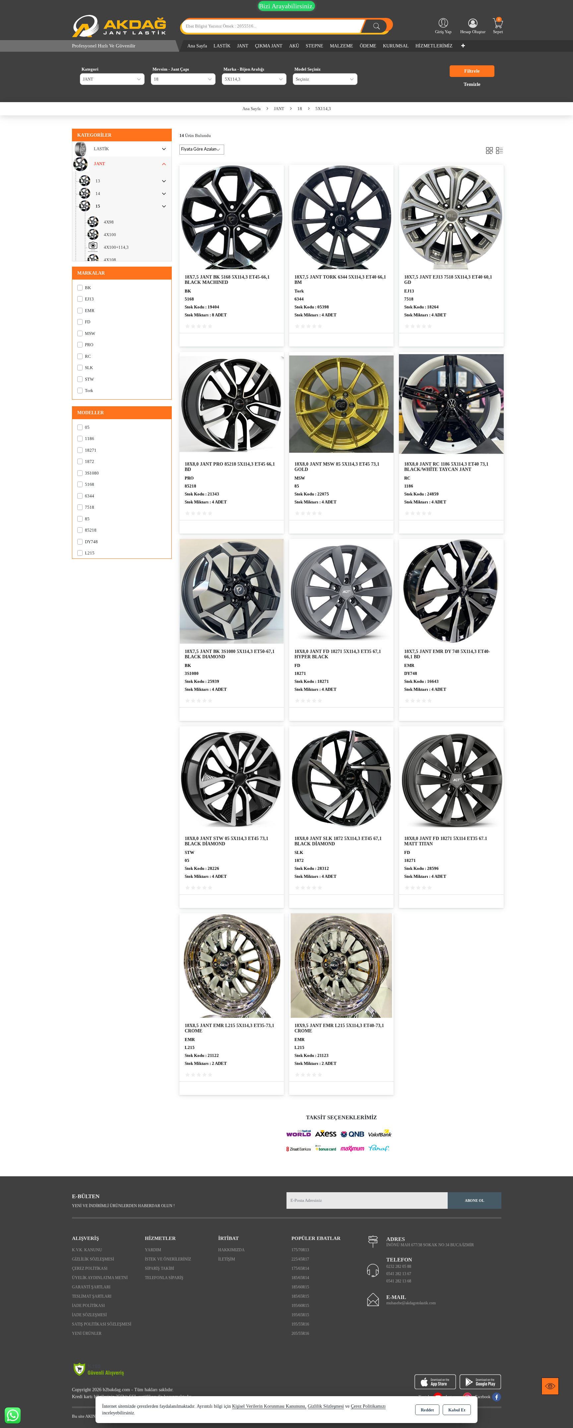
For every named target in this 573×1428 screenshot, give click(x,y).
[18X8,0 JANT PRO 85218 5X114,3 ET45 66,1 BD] (231, 403)
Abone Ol (474, 1200)
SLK (89, 367)
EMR (90, 310)
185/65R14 (300, 1277)
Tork (89, 390)
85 (87, 518)
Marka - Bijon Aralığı (243, 69)
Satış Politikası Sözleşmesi (101, 1324)
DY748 (91, 541)
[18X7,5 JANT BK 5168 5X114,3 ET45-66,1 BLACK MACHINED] (231, 216)
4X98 (109, 222)
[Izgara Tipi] (489, 149)
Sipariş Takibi (159, 1268)
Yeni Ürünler (86, 1333)
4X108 (110, 259)
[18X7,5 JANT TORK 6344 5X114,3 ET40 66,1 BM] (341, 216)
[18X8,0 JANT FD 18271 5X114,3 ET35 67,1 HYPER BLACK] (341, 591)
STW (89, 379)
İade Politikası (88, 1305)
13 (98, 180)
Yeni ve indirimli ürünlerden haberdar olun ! (123, 1205)
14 (98, 193)
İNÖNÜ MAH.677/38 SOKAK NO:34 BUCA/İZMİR (430, 1245)
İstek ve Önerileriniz (168, 1259)
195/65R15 (300, 1315)
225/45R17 (300, 1259)
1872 (89, 461)
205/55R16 (300, 1333)
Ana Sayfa (197, 45)
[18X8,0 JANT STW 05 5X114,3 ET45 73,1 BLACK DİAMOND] (231, 778)
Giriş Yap (443, 31)
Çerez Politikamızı (368, 1406)
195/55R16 (300, 1324)
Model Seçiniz (307, 69)
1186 (89, 438)
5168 (89, 484)
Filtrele (472, 71)
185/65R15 (300, 1296)
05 (87, 427)
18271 (90, 450)
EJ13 (89, 298)
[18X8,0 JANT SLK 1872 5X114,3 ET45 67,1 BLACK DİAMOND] (341, 778)
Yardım (153, 1250)
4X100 (110, 234)
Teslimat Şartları (91, 1296)
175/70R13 (300, 1250)
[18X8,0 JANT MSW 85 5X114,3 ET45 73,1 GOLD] (341, 403)
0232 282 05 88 (398, 1266)
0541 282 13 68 (398, 1281)
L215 (90, 553)
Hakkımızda (231, 1250)
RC (88, 356)
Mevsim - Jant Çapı (171, 69)
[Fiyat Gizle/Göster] (550, 1386)
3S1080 (92, 473)
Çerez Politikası (89, 1268)
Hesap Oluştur (472, 31)
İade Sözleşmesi (89, 1315)
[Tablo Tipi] (499, 149)
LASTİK (101, 148)
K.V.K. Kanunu (87, 1250)
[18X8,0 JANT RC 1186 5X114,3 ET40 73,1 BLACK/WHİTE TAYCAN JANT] (451, 403)
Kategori (90, 69)
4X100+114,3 (116, 247)
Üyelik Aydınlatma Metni (100, 1277)
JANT (99, 163)
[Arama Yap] (377, 26)
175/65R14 (300, 1268)
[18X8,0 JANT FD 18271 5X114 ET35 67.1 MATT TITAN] (451, 778)
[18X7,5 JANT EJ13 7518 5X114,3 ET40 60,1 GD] (451, 216)
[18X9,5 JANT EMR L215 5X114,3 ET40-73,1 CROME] (341, 965)
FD (87, 321)
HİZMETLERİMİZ (434, 45)
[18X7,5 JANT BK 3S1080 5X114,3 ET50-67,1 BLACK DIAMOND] (231, 591)
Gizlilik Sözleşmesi (93, 1259)
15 (98, 206)
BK (88, 287)
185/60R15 (300, 1287)
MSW (90, 333)
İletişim (226, 1259)
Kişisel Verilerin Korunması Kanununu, (269, 1406)
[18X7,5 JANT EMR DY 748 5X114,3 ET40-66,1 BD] (451, 591)
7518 (89, 507)
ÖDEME (368, 45)
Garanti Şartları (91, 1287)
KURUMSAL (396, 45)
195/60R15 (300, 1305)
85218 (90, 530)
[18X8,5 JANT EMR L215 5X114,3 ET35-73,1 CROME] (231, 965)
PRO (89, 344)
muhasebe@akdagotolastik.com (411, 1303)
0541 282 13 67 (398, 1273)
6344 (89, 495)
